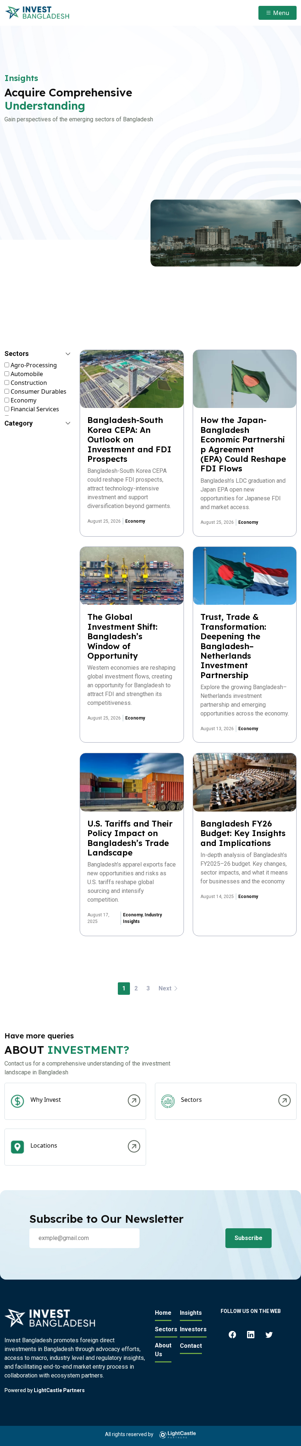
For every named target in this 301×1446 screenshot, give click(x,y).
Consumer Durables (37, 391)
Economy (22, 400)
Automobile (26, 374)
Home (163, 1312)
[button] (37, 355)
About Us (163, 1350)
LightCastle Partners (59, 1390)
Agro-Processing (33, 365)
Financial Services (34, 409)
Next (166, 988)
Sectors (166, 1329)
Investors (193, 1329)
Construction (28, 383)
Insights (191, 1312)
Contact (191, 1345)
